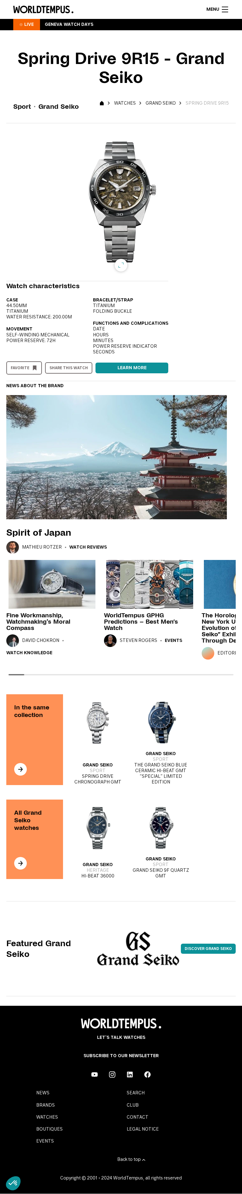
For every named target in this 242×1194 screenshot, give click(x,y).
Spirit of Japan (38, 532)
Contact (137, 1117)
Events (173, 640)
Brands (45, 1105)
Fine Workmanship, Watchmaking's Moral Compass (38, 621)
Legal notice (143, 1129)
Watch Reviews (88, 547)
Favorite (20, 368)
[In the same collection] (20, 769)
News (42, 1093)
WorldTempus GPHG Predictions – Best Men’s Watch (141, 621)
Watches (125, 103)
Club (133, 1105)
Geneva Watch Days (69, 24)
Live (29, 24)
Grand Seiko (161, 103)
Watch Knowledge (29, 653)
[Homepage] (43, 9)
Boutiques (49, 1129)
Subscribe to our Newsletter (121, 1056)
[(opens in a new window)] (94, 1074)
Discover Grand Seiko (208, 949)
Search (136, 1093)
